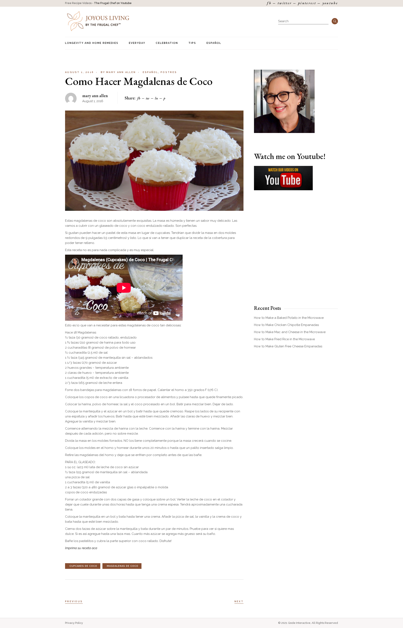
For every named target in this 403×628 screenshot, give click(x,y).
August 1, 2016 (79, 72)
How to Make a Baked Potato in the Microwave (289, 318)
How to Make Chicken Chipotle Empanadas (286, 325)
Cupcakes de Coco (83, 566)
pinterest (307, 3)
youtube (330, 3)
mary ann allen (118, 72)
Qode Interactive (299, 622)
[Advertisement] (296, 255)
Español (150, 72)
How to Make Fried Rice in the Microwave (284, 339)
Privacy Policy (74, 622)
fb (269, 3)
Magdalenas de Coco (122, 566)
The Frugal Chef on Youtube (113, 3)
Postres (169, 72)
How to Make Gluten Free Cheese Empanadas (288, 346)
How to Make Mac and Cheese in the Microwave (290, 332)
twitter (285, 3)
